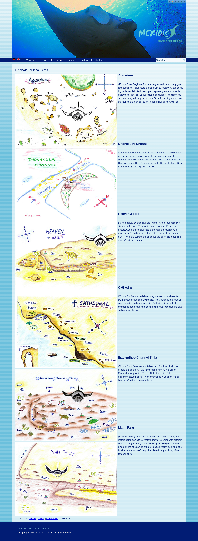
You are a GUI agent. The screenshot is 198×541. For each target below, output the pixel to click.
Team (71, 60)
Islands (44, 60)
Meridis (30, 60)
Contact (99, 60)
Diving (58, 60)
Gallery (84, 60)
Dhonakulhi (52, 518)
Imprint (22, 528)
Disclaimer (33, 528)
